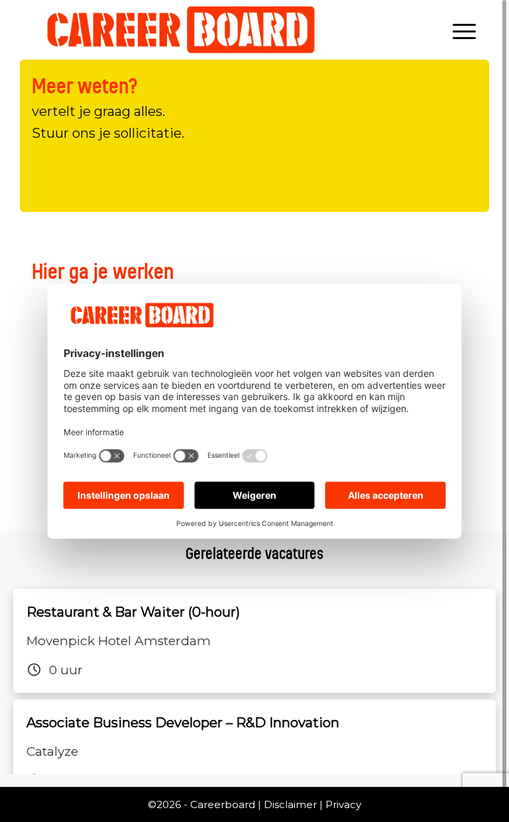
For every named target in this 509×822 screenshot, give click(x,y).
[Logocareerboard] (181, 30)
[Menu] (461, 30)
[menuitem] (461, 30)
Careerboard (222, 804)
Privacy (343, 804)
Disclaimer (290, 804)
